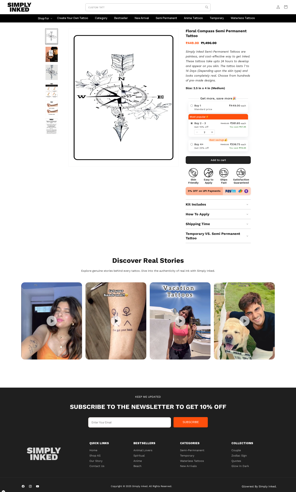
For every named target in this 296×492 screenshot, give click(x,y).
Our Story (95, 461)
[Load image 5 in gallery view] (51, 108)
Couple (236, 450)
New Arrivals (188, 466)
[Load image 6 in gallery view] (51, 126)
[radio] (218, 107)
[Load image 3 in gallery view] (51, 72)
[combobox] (148, 7)
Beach (137, 466)
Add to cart (218, 160)
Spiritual (139, 455)
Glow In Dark (240, 466)
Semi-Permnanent (192, 450)
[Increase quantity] (212, 132)
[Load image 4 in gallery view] (51, 90)
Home (93, 450)
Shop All (95, 455)
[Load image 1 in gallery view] (51, 36)
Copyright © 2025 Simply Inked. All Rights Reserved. (141, 486)
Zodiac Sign (239, 455)
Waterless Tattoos (192, 461)
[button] (45, 18)
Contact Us (96, 466)
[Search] (207, 7)
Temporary (187, 455)
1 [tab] (156, 362)
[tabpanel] (51, 320)
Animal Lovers (142, 450)
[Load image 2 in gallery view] (51, 54)
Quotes (236, 461)
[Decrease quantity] (197, 132)
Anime (137, 461)
